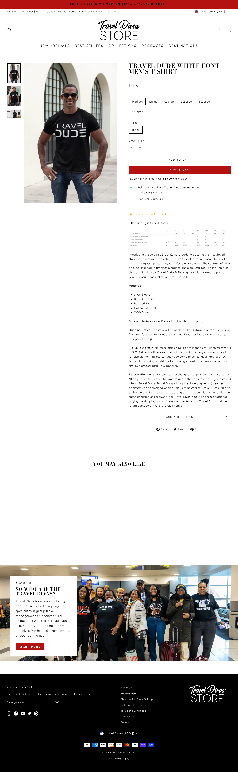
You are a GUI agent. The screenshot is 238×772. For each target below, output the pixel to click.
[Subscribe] (57, 702)
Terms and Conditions (133, 710)
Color (134, 122)
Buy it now (180, 170)
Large (153, 101)
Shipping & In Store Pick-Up (137, 699)
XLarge (169, 101)
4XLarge (137, 112)
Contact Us (127, 716)
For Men (12, 11)
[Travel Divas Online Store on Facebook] (16, 713)
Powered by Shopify (119, 758)
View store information (150, 198)
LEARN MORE (29, 646)
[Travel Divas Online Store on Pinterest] (36, 713)
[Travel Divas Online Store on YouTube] (23, 713)
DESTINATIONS (183, 46)
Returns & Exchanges (133, 704)
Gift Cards (70, 11)
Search (125, 722)
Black (136, 130)
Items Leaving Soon (90, 11)
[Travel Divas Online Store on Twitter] (29, 713)
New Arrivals (55, 46)
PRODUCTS (153, 46)
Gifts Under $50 (52, 11)
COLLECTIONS (123, 46)
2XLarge (186, 101)
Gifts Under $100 (29, 11)
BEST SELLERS (89, 46)
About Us (126, 687)
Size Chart (111, 11)
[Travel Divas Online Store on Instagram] (9, 713)
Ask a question (180, 417)
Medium (137, 101)
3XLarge (204, 101)
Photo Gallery (129, 693)
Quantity (137, 140)
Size (132, 94)
